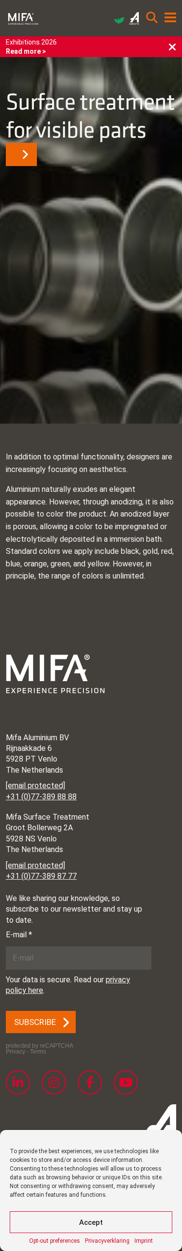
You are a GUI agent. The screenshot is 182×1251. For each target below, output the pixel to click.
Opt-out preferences (54, 1241)
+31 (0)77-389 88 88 (41, 796)
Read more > (26, 51)
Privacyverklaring (107, 1241)
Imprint (143, 1241)
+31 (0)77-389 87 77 (41, 876)
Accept (91, 1222)
